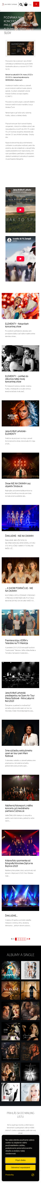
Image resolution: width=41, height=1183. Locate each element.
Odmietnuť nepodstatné (20, 1167)
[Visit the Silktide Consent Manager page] (33, 1175)
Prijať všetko (20, 1160)
